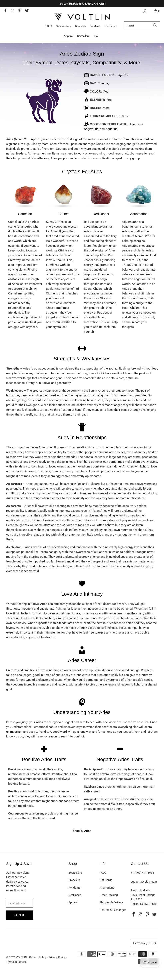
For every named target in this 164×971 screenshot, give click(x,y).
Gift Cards (106, 880)
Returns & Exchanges (113, 909)
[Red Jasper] (101, 209)
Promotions (107, 887)
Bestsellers (75, 872)
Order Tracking (109, 895)
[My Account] (145, 11)
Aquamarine (139, 214)
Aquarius (111, 129)
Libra (139, 124)
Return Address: (141, 890)
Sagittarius (91, 129)
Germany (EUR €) (144, 943)
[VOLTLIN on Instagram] (12, 11)
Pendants (74, 887)
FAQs (103, 872)
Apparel (73, 902)
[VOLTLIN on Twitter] (27, 11)
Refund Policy (37, 957)
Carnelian (25, 214)
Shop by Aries (82, 831)
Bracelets (74, 880)
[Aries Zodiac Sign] (44, 101)
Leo (132, 124)
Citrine (63, 214)
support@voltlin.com (144, 881)
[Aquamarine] (139, 209)
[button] (95, 36)
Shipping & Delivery (111, 902)
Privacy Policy (57, 957)
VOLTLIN (21, 957)
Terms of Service (16, 961)
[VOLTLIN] (82, 17)
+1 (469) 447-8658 (142, 872)
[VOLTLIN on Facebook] (5, 11)
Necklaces (74, 895)
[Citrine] (63, 209)
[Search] (155, 25)
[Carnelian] (25, 209)
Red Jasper (101, 214)
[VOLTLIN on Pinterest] (19, 11)
